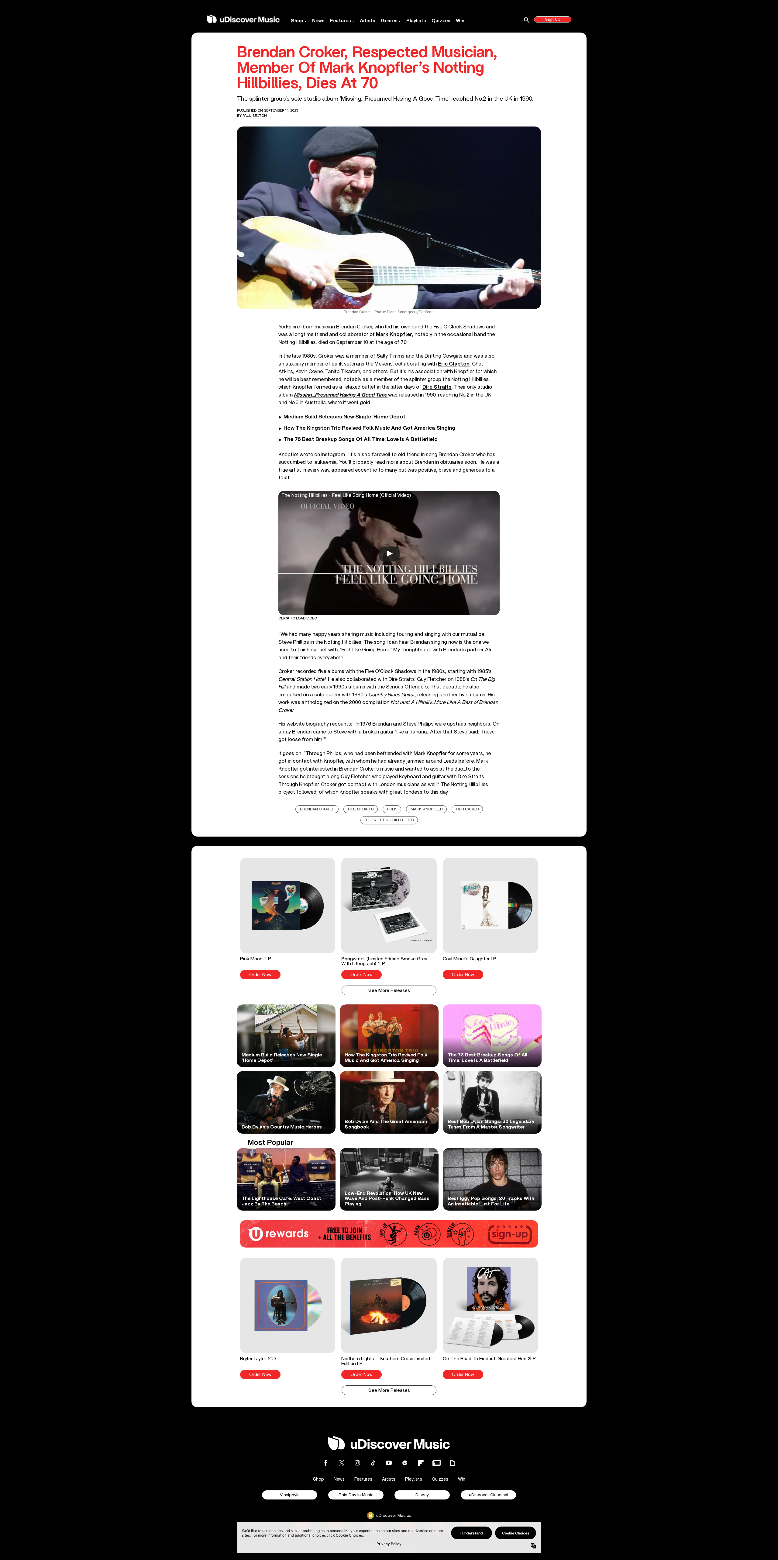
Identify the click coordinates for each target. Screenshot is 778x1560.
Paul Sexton (255, 115)
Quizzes (441, 20)
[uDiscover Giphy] (452, 1463)
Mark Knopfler (426, 809)
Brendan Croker (317, 809)
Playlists (416, 20)
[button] (287, 918)
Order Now (260, 974)
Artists (367, 20)
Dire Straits (361, 809)
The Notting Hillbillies (389, 820)
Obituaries (467, 809)
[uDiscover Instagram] (357, 1463)
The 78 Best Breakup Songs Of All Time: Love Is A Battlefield (361, 439)
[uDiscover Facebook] (326, 1463)
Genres (389, 20)
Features (340, 20)
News (318, 20)
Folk (392, 809)
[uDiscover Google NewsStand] (436, 1463)
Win (460, 20)
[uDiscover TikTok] (373, 1463)
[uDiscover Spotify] (405, 1463)
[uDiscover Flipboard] (420, 1463)
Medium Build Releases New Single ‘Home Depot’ (345, 417)
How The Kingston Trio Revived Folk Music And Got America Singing (369, 428)
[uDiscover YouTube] (389, 1463)
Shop (297, 20)
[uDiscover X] (341, 1463)
